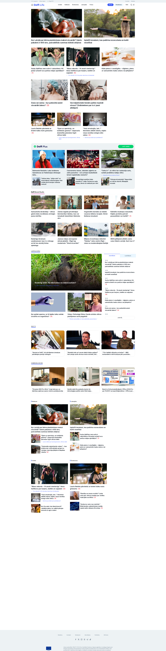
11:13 (106, 306)
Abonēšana (87, 635)
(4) (89, 135)
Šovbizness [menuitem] (75, 4)
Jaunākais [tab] (112, 255)
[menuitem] (110, 5)
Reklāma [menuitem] (133, 1)
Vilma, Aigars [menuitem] (42, 1)
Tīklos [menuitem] (91, 4)
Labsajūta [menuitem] (84, 4)
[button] (134, 5)
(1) (32, 73)
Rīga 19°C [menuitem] (51, 1)
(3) (47, 105)
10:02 (106, 314)
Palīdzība (97, 635)
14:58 (106, 270)
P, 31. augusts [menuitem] (34, 1)
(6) (74, 73)
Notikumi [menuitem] (67, 4)
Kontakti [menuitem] (127, 1)
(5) (32, 133)
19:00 (106, 260)
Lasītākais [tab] (128, 255)
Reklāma (60, 635)
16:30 (106, 298)
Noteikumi (77, 635)
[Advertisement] (83, 543)
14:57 (106, 278)
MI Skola (106, 635)
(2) (94, 497)
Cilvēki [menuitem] (60, 4)
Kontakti (69, 635)
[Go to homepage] (32, 5)
